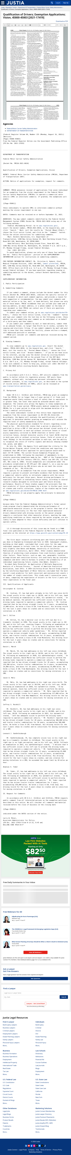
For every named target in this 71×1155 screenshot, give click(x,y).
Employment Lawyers (10, 1034)
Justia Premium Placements (45, 1117)
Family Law (39, 1040)
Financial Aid (40, 1059)
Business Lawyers (9, 1028)
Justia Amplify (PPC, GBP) (44, 1123)
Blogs (37, 1068)
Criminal (38, 1028)
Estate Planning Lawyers (11, 1037)
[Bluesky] (39, 1146)
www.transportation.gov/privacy (17, 386)
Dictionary (39, 1054)
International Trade (9, 1065)
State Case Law (41, 1088)
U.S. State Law (41, 1079)
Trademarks (7, 1126)
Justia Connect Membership (45, 1111)
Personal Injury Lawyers (11, 1043)
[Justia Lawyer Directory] (45, 1146)
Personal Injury (41, 1043)
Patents (5, 1123)
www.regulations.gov (37, 346)
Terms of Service (45, 1150)
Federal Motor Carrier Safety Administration (49, 7)
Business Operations (10, 1057)
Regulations (7, 1088)
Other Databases (10, 1108)
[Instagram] (34, 1146)
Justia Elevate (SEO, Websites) (46, 1120)
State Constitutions (42, 1082)
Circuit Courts (7, 1094)
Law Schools (40, 1051)
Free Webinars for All (12, 912)
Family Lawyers (8, 1040)
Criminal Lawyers (9, 1031)
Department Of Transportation (27, 7)
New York (39, 1097)
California (39, 1091)
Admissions (39, 1057)
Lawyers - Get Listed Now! (35, 1003)
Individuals (40, 1022)
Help (37, 1150)
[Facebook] (31, 1146)
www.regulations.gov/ (48, 226)
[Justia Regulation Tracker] (15, 2)
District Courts (8, 1097)
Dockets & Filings (9, 1100)
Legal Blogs (7, 1114)
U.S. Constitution (8, 1082)
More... (5, 1046)
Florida (38, 1094)
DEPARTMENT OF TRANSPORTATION (20, 131)
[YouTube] (29, 1146)
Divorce (38, 1031)
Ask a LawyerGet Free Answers (11, 970)
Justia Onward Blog (42, 1126)
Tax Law (6, 1071)
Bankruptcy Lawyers (10, 1025)
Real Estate (6, 1068)
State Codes (40, 1085)
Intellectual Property (10, 1062)
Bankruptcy (40, 1025)
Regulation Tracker (11, 7)
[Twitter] (42, 1146)
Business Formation (10, 1054)
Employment (7, 1059)
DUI (37, 1034)
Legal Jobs (6, 1111)
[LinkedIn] (26, 1146)
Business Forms (8, 1117)
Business (6, 1051)
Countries (6, 1129)
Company (31, 1150)
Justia (3, 7)
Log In (58, 3)
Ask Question (35, 978)
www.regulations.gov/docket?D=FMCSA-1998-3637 (26, 491)
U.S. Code (6, 1085)
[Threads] (37, 1146)
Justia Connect (12, 1150)
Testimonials (40, 1129)
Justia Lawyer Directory (44, 1114)
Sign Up (65, 3)
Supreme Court (8, 1091)
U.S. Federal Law (9, 1079)
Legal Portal (23, 1150)
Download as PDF (62, 21)
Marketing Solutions (44, 1108)
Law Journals (40, 1065)
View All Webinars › (35, 952)
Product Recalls (8, 1120)
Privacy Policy (57, 1150)
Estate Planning (41, 1037)
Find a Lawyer (9, 988)
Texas (38, 1100)
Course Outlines (41, 1062)
